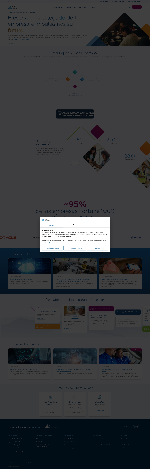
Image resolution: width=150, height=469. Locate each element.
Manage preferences (74, 248)
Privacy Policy (46, 242)
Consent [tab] (51, 225)
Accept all (97, 248)
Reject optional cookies (52, 248)
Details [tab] (75, 224)
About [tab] (98, 224)
